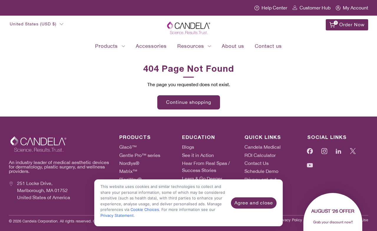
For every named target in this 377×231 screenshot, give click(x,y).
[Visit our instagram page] (324, 151)
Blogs (188, 147)
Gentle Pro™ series (139, 155)
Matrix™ (128, 171)
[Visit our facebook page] (310, 151)
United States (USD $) (33, 24)
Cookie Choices (144, 209)
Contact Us (256, 163)
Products (106, 46)
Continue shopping (188, 102)
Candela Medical (262, 147)
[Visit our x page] (353, 151)
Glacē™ (128, 147)
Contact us (268, 46)
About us (233, 46)
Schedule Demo (261, 171)
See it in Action (198, 155)
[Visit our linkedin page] (338, 151)
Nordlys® (129, 163)
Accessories (151, 46)
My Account (355, 8)
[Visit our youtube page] (310, 165)
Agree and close (253, 203)
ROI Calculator (260, 155)
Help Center (274, 8)
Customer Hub (315, 8)
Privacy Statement (117, 215)
